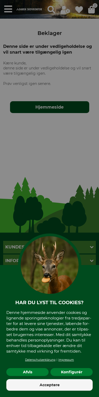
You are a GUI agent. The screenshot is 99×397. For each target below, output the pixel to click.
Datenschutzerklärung (40, 360)
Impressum (66, 360)
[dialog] (49, 198)
